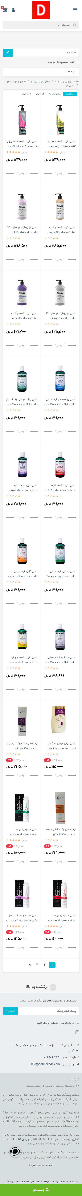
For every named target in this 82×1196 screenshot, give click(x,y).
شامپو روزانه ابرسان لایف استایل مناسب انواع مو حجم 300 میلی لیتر (22, 404)
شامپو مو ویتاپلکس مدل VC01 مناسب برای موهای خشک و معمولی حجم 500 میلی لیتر (22, 232)
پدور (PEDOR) (18, 1139)
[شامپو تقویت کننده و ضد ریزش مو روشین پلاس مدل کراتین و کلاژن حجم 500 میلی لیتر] (22, 120)
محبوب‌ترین (54, 94)
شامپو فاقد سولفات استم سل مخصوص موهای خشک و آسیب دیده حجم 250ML (22, 920)
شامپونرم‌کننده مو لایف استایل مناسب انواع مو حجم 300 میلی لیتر (60, 404)
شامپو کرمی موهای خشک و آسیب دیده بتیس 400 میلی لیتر (61, 748)
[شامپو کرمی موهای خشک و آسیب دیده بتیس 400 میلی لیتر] (60, 722)
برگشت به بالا (37, 987)
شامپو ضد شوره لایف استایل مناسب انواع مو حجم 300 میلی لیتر (60, 662)
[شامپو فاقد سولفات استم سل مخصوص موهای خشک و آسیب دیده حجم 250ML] (22, 894)
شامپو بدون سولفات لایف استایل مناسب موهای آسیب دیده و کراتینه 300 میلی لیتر (23, 490)
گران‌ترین (39, 94)
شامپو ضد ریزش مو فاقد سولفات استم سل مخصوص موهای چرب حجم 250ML (24, 834)
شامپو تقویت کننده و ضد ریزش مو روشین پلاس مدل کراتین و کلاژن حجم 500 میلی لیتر (22, 146)
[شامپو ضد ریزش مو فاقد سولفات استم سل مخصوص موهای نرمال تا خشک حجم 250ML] (60, 894)
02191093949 (51, 1057)
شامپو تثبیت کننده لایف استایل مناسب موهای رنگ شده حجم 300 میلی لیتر (60, 490)
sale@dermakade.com (45, 1064)
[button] (7, 10)
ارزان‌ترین (26, 94)
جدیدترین (70, 94)
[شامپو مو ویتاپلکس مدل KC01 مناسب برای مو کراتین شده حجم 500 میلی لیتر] (60, 292)
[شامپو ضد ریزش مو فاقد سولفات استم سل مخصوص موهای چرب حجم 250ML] (22, 808)
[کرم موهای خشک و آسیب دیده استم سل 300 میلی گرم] (22, 722)
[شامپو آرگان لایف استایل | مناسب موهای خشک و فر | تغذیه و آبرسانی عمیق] (22, 550)
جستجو (39, 1190)
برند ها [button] (71, 71)
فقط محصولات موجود (61, 62)
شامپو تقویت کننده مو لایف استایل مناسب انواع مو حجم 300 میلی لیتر (24, 662)
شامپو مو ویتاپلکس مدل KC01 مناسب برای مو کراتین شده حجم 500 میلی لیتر (61, 318)
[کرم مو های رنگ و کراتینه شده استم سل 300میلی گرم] (60, 808)
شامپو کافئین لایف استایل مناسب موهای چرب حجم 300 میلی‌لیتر (61, 576)
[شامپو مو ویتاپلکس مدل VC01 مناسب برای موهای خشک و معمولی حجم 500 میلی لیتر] (22, 206)
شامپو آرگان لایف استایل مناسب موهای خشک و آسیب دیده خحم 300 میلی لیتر (23, 576)
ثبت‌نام (10, 1011)
